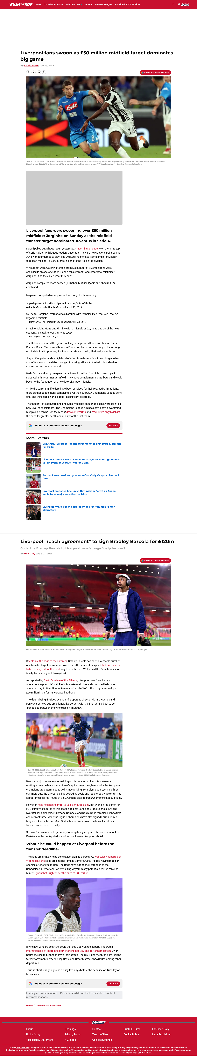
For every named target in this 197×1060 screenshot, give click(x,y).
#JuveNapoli (50, 303)
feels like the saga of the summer (47, 661)
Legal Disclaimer (161, 1034)
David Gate (31, 65)
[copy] (44, 72)
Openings (70, 1029)
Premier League (103, 4)
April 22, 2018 (74, 307)
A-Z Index (70, 1039)
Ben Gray (29, 553)
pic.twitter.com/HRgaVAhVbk (75, 303)
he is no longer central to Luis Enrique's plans (63, 804)
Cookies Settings (102, 1039)
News (38, 4)
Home (29, 1005)
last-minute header (88, 248)
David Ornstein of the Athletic (60, 680)
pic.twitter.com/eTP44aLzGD (55, 332)
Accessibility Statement (39, 1039)
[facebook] (173, 4)
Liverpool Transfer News (48, 1005)
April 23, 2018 (78, 321)
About (88, 4)
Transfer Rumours (53, 4)
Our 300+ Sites (132, 1029)
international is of (36, 950)
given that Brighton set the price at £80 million (62, 873)
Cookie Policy (131, 1034)
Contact (96, 1029)
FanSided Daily (160, 1029)
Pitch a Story (33, 1034)
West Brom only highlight (105, 411)
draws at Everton (76, 411)
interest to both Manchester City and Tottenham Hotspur (79, 950)
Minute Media (22, 1047)
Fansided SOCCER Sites (127, 4)
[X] (179, 4)
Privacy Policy (73, 1034)
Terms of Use (100, 1034)
